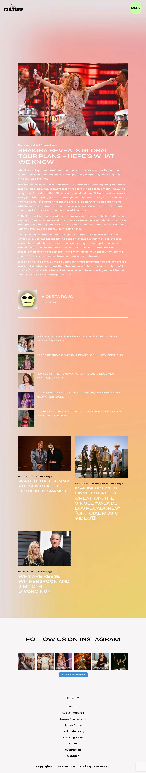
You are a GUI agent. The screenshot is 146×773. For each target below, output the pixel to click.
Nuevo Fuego (50, 145)
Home (73, 706)
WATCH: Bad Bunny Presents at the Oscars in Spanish (43, 486)
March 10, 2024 (26, 476)
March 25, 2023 (27, 571)
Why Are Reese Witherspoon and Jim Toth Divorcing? (44, 584)
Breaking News (100, 483)
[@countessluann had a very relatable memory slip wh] (100, 661)
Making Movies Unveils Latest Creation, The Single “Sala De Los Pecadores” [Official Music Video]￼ (97, 503)
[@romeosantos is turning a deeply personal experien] (82, 661)
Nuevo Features (73, 712)
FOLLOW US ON (53, 639)
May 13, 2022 (82, 483)
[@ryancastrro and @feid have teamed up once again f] (119, 661)
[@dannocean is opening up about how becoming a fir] (26, 661)
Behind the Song (73, 731)
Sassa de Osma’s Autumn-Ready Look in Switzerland (80, 355)
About (73, 743)
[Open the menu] (136, 8)
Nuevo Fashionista (73, 719)
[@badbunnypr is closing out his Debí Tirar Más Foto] (45, 661)
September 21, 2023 (29, 145)
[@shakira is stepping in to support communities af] (63, 661)
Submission (73, 749)
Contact (73, 755)
